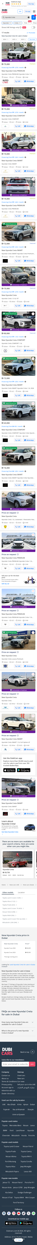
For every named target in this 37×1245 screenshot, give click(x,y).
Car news (20, 1081)
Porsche (31, 1135)
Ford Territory (18, 1202)
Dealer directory (8, 1093)
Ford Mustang (10, 1161)
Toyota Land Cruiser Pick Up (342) (14, 919)
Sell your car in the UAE (26, 1084)
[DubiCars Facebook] (9, 1213)
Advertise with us (8, 1090)
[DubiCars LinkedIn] (4, 1213)
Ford (11, 1130)
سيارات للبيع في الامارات (25, 1087)
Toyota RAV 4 (26, 1156)
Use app (27, 11)
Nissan (25, 1125)
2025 (13, 39)
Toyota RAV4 (19, 1197)
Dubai (32, 1104)
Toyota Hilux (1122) (9, 901)
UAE (3, 1104)
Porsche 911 (29, 1182)
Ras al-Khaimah (19, 1109)
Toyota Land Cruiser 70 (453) (12, 908)
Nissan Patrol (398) (9, 912)
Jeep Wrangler (25, 1166)
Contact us (6, 1075)
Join (32, 1064)
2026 (4, 39)
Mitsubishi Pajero (12, 1171)
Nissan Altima (11, 1156)
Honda (24, 1135)
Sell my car (5, 584)
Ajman (25, 1104)
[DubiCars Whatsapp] (33, 1213)
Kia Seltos (9, 1192)
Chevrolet (6, 1135)
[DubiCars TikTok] (24, 1213)
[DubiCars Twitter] (28, 1213)
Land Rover (20, 1130)
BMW (5, 1130)
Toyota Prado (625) (8, 905)
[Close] (3, 4)
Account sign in (7, 1087)
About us (5, 1078)
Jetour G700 (17, 1187)
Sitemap (20, 1072)
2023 (22, 39)
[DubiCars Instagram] (14, 1213)
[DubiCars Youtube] (19, 1213)
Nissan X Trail (7, 1197)
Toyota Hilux (10, 1166)
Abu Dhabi (11, 1104)
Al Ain (19, 1104)
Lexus (32, 1125)
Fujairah (6, 1109)
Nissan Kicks (7, 1187)
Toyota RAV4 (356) (8, 915)
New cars (20, 1078)
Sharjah (31, 1109)
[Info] (20, 27)
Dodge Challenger (25, 1192)
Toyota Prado (10, 1151)
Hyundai (30, 1130)
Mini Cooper (30, 1197)
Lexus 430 (28, 1171)
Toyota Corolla (26, 1161)
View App (31, 4)
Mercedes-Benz (15, 1125)
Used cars (21, 1075)
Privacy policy (7, 1084)
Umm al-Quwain (18, 1114)
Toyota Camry (26, 1151)
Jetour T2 (6, 1182)
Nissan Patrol (28, 1146)
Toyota (5, 1125)
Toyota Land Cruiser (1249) (11, 898)
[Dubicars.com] (18, 1051)
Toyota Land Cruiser (11, 1146)
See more (32, 39)
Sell (20, 11)
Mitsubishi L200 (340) (9, 922)
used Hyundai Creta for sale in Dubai (22, 965)
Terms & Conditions (9, 1081)
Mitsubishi (16, 1135)
